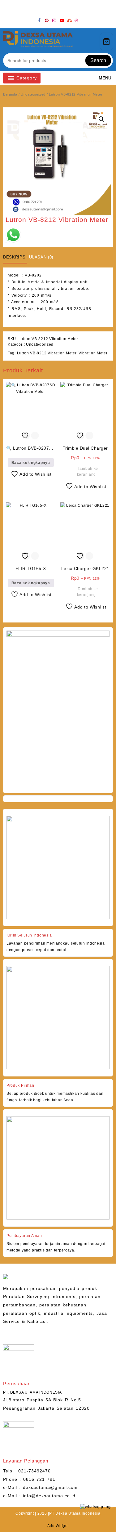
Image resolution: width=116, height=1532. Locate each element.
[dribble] (77, 20)
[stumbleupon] (69, 20)
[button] (101, 119)
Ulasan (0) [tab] (41, 257)
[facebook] (39, 20)
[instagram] (54, 20)
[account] (93, 41)
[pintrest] (47, 20)
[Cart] (106, 41)
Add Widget (58, 1526)
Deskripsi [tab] (15, 257)
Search (98, 60)
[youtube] (62, 20)
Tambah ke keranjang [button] (87, 471)
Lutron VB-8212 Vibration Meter (46, 353)
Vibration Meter (93, 353)
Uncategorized (33, 94)
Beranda (10, 94)
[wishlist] (82, 41)
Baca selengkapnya (30, 462)
